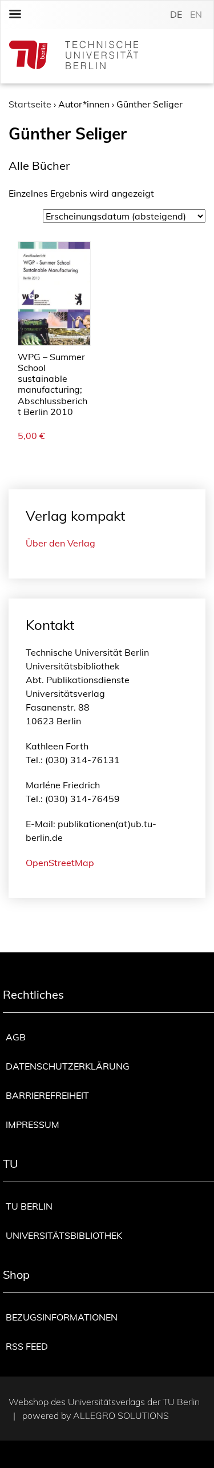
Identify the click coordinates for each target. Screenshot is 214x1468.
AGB (16, 1037)
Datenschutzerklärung (68, 1066)
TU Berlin (29, 1206)
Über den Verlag (60, 543)
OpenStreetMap (60, 862)
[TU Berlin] (74, 56)
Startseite (30, 104)
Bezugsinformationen (62, 1317)
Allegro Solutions (121, 1415)
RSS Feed (27, 1346)
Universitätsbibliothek (64, 1235)
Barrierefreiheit (47, 1095)
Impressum (32, 1124)
